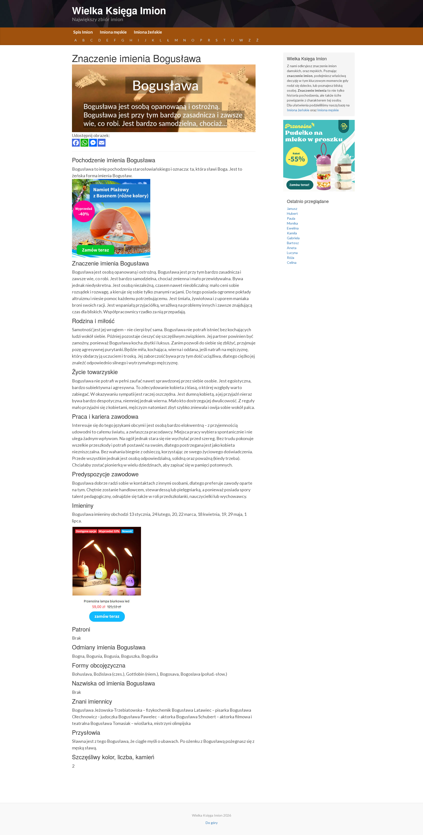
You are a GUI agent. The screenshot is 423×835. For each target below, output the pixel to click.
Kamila (292, 233)
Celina (291, 262)
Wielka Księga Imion (119, 10)
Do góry (212, 823)
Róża (290, 257)
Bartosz (293, 243)
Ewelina (293, 228)
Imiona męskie (113, 32)
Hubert (292, 213)
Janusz (292, 208)
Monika (292, 223)
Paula (291, 218)
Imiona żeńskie (148, 32)
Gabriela (293, 238)
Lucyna (292, 253)
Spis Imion (83, 32)
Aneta (291, 248)
